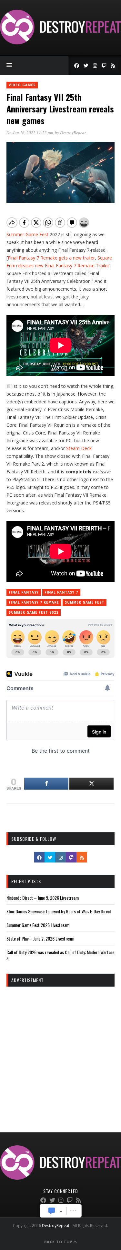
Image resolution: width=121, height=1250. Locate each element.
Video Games (22, 85)
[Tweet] (91, 784)
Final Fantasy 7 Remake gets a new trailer (51, 258)
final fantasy (24, 592)
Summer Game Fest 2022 (33, 612)
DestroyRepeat (73, 132)
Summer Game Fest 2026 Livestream (37, 924)
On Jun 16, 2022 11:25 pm (29, 132)
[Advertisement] (60, 1054)
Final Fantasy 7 (61, 592)
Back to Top (59, 1241)
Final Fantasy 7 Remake (34, 602)
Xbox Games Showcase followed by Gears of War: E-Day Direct (58, 911)
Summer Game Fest (27, 234)
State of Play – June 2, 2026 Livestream (40, 938)
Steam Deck (79, 448)
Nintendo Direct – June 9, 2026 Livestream (42, 897)
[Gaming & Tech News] (60, 43)
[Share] (46, 784)
